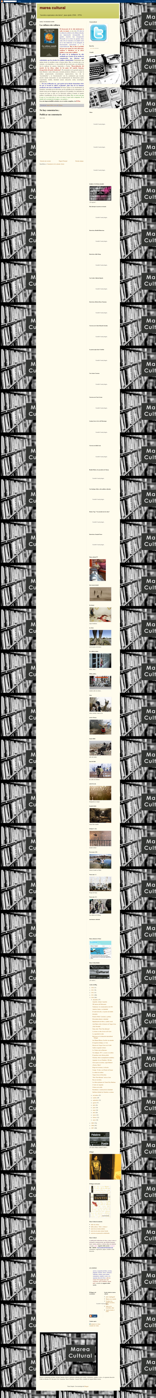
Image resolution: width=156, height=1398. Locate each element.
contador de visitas (94, 1326)
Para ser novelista (96, 1080)
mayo (94, 1110)
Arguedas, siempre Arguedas (99, 1002)
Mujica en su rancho (111, 1299)
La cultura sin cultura (97, 1072)
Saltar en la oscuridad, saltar (110, 1307)
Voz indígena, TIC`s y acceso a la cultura (102, 1053)
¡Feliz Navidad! (96, 1026)
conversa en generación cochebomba (100, 1233)
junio (94, 1107)
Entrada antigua (79, 161)
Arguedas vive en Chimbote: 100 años (102, 1060)
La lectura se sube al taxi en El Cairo (101, 1031)
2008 (92, 1125)
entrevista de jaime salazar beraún (99, 1231)
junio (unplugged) (110, 1297)
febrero (95, 1117)
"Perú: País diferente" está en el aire (101, 1077)
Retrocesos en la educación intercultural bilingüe (102, 1037)
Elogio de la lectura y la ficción (100, 1067)
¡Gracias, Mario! (96, 1065)
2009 (92, 1123)
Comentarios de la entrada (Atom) (55, 164)
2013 (92, 990)
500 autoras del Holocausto (99, 1004)
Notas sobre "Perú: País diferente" (101, 1029)
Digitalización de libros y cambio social (102, 1021)
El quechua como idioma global (100, 1055)
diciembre (95, 999)
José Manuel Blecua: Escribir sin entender (103, 1040)
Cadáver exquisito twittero (99, 1048)
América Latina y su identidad (100, 1009)
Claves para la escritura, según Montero (102, 1062)
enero (94, 1120)
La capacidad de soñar (98, 1034)
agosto (94, 1103)
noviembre (96, 1095)
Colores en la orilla (97, 1087)
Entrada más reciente (45, 161)
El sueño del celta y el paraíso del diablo (102, 1011)
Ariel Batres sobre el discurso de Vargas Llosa (104, 1024)
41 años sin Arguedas (97, 1085)
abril (94, 1112)
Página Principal (63, 161)
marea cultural (52, 8)
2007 (92, 1128)
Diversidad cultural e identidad (100, 1019)
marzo (94, 1115)
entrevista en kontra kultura (98, 1229)
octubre (95, 1098)
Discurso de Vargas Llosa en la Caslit (101, 1045)
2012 (92, 992)
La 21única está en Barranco (99, 1050)
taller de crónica (95, 1224)
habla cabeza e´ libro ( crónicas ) (99, 1227)
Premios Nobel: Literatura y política (101, 1016)
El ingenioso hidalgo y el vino (100, 1043)
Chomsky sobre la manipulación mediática (103, 1057)
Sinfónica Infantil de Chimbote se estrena (103, 1092)
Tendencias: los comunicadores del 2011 (102, 1007)
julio (94, 1105)
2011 (92, 995)
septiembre (96, 1100)
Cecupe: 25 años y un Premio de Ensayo (102, 1070)
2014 (92, 987)
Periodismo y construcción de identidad (102, 1090)
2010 (92, 997)
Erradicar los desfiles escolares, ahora (110, 1302)
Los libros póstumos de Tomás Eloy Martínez (104, 1082)
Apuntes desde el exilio (110, 1310)
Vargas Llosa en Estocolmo (99, 1075)
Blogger (86, 1386)
